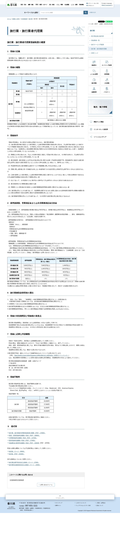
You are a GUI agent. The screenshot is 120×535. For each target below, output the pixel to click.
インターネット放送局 (101, 129)
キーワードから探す (31, 12)
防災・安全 (23, 4)
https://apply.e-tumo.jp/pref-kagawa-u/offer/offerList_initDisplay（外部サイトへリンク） (41, 355)
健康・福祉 (30, 4)
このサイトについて (81, 503)
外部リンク (94, 53)
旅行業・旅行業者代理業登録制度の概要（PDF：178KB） (27, 433)
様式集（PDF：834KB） (17, 454)
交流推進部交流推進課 (17, 480)
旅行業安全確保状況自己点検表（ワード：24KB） (25, 465)
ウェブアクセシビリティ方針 (83, 505)
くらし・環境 (59, 4)
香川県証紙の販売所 (97, 36)
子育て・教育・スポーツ (41, 4)
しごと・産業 (74, 4)
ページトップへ (60, 498)
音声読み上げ (91, 5)
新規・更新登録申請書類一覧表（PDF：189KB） (24, 435)
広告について (99, 505)
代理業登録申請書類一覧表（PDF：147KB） (23, 438)
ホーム (9, 19)
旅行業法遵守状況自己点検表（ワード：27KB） (24, 462)
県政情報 (81, 4)
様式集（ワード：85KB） (17, 451)
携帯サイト (58, 505)
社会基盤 (67, 4)
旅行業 (30, 19)
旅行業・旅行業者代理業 (99, 49)
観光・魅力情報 (100, 107)
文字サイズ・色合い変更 (93, 3)
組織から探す (16, 19)
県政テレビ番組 (99, 122)
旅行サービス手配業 (97, 44)
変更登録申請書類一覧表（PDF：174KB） (22, 440)
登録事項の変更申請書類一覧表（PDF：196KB (24, 443)
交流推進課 (24, 19)
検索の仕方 (93, 12)
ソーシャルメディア (100, 137)
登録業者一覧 (95, 40)
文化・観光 (51, 4)
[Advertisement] (60, 519)
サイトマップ (58, 503)
